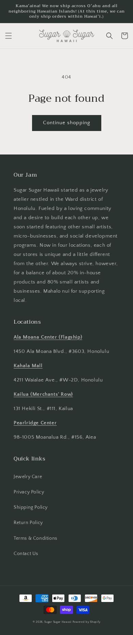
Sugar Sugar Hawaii (58, 621)
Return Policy (28, 522)
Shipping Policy (31, 507)
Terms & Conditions (35, 538)
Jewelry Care (28, 476)
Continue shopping (66, 123)
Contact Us (26, 553)
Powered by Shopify (87, 621)
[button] (8, 35)
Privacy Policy (29, 492)
